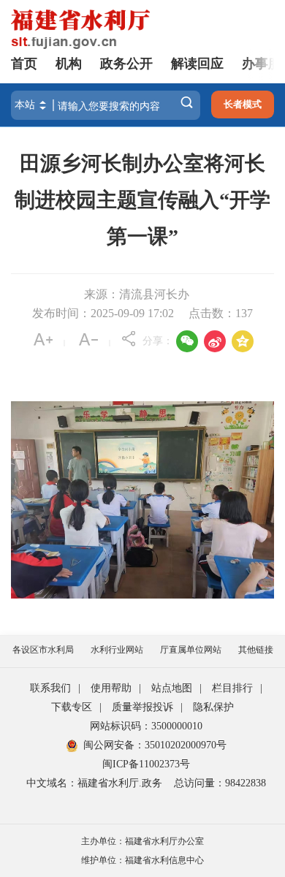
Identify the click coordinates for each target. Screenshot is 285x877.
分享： (157, 340)
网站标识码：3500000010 (146, 726)
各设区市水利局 (43, 650)
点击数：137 (221, 313)
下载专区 (71, 707)
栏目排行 (232, 688)
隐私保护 (213, 707)
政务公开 (126, 63)
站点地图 (171, 688)
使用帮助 (111, 688)
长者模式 (243, 104)
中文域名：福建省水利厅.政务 (94, 783)
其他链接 (255, 650)
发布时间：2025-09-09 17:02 (103, 313)
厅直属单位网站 (190, 650)
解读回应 (197, 63)
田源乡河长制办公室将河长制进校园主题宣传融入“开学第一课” (142, 200)
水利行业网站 (117, 650)
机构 (69, 63)
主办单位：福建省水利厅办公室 (142, 841)
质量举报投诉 (142, 707)
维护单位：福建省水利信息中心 (142, 860)
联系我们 (50, 688)
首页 (24, 63)
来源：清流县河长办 (136, 294)
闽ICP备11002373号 (146, 764)
